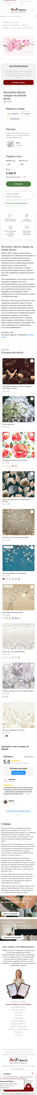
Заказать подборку (10, 913)
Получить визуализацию (16, 203)
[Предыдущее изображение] (4, 42)
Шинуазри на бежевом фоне (12, 612)
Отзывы (18, 1035)
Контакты (19, 1013)
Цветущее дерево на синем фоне (14, 573)
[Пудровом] (7, 696)
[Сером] (10, 579)
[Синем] (13, 579)
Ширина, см (10, 160)
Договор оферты (18, 1021)
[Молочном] (7, 466)
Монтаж (18, 1015)
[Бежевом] (16, 579)
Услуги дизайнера (18, 1024)
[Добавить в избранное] (32, 361)
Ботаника (30, 335)
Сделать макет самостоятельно (13, 195)
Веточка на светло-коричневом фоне (15, 537)
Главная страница (18, 1002)
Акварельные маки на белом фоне (14, 460)
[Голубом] (10, 466)
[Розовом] (7, 657)
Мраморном (15, 119)
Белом (27, 114)
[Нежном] (16, 618)
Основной (14, 114)
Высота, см (23, 160)
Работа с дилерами (18, 1026)
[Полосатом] (16, 657)
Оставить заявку (18, 82)
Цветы (3, 337)
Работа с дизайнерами (18, 1029)
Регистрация (28, 1)
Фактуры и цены (18, 1010)
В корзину (18, 184)
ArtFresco (18, 815)
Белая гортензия (8, 424)
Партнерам (18, 1018)
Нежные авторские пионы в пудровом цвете (18, 691)
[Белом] (16, 466)
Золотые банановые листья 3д (13, 730)
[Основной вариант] (13, 466)
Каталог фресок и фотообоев (18, 1004)
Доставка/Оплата (18, 1007)
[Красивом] (19, 657)
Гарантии (19, 1032)
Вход (21, 1)
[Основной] (3, 466)
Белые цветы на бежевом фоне (13, 652)
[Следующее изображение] (32, 42)
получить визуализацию (12, 937)
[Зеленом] (7, 579)
